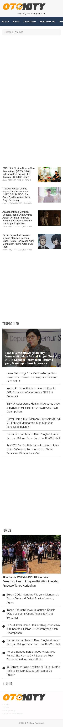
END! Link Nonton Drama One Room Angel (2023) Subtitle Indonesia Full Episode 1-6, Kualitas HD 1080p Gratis (18, 172)
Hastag (9, 32)
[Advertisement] (31, 70)
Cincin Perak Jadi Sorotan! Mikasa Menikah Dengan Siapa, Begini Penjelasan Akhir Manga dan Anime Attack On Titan (18, 241)
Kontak (5, 707)
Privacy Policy (8, 710)
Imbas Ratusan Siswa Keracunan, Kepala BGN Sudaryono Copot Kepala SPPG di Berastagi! (30, 392)
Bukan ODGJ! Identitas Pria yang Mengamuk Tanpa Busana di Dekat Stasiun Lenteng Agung (32, 598)
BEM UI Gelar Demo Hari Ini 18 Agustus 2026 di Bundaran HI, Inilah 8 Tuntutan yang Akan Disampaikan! (33, 407)
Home (5, 21)
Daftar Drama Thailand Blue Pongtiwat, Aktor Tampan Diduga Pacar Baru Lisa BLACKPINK (33, 436)
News (16, 21)
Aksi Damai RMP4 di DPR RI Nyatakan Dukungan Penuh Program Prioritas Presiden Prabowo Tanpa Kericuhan (30, 581)
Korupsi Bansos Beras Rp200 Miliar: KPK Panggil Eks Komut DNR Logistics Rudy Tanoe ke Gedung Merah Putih (30, 655)
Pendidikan (47, 21)
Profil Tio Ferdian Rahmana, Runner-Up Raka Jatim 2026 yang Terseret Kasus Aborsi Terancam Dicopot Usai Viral (32, 449)
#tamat (19, 32)
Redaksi (6, 704)
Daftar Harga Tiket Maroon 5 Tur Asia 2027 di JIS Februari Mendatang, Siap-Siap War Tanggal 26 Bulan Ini (33, 422)
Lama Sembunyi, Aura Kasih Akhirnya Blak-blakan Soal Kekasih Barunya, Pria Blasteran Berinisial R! (32, 377)
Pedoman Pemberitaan (12, 713)
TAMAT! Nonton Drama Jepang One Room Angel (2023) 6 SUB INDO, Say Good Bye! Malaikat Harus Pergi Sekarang (16, 194)
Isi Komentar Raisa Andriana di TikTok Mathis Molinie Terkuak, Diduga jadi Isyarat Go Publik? (33, 670)
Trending (29, 21)
